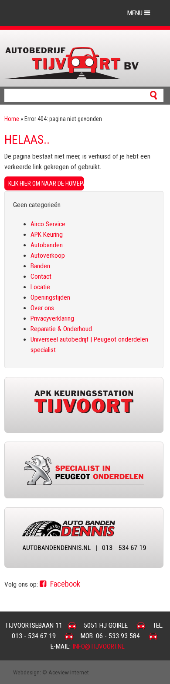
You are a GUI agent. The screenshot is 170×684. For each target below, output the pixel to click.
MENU (135, 13)
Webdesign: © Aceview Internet (51, 672)
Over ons (42, 308)
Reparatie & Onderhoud (61, 329)
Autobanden (47, 245)
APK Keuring (47, 234)
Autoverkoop (48, 255)
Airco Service (48, 224)
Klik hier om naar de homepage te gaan (46, 183)
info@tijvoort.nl (98, 646)
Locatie (40, 287)
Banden (40, 266)
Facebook (64, 583)
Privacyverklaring (52, 318)
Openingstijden (50, 297)
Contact (41, 276)
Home (11, 118)
